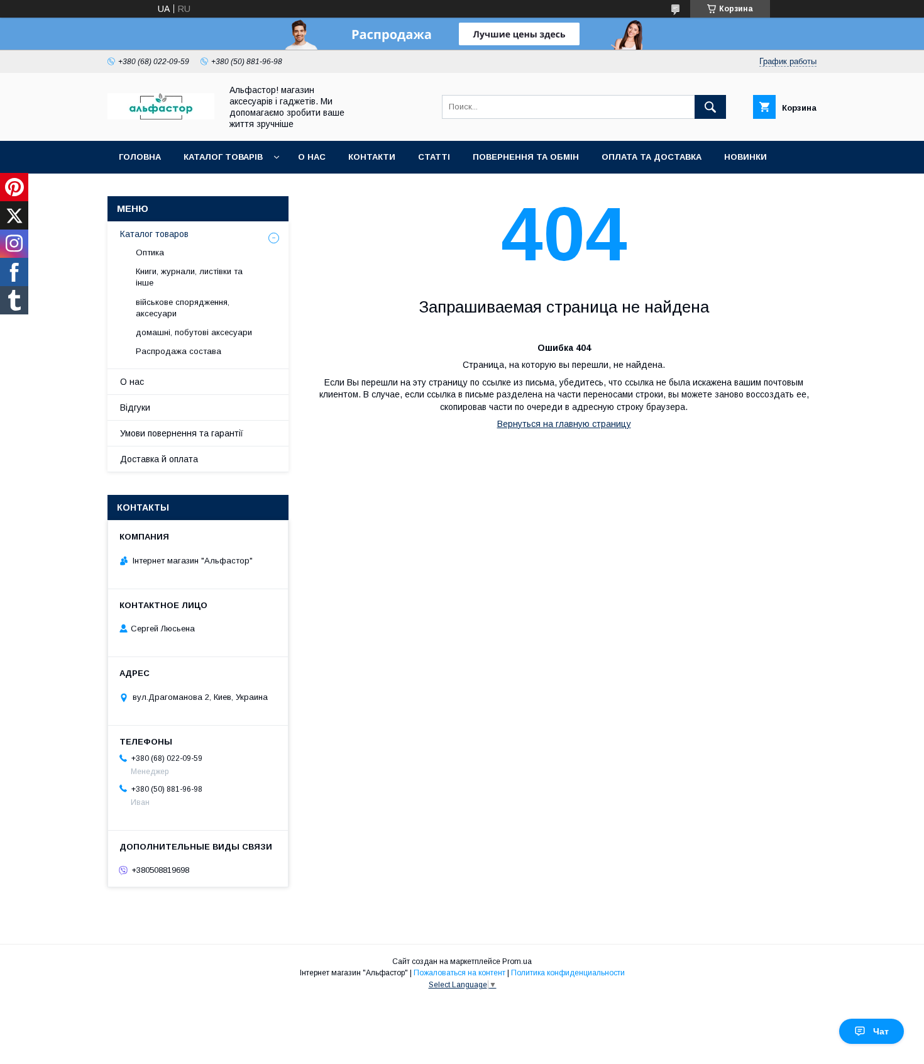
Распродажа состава (178, 351)
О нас (312, 157)
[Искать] (710, 107)
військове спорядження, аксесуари (182, 307)
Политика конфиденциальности (568, 972)
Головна (140, 157)
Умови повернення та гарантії (181, 433)
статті (434, 157)
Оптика (150, 252)
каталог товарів (223, 157)
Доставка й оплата (159, 459)
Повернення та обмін (526, 157)
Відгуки (135, 407)
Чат (881, 1031)
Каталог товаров (154, 234)
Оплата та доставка (651, 157)
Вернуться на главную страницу (564, 424)
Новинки (745, 157)
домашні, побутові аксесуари (194, 332)
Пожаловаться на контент (459, 972)
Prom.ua (517, 961)
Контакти (371, 157)
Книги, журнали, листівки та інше (189, 277)
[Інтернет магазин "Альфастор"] (160, 116)
